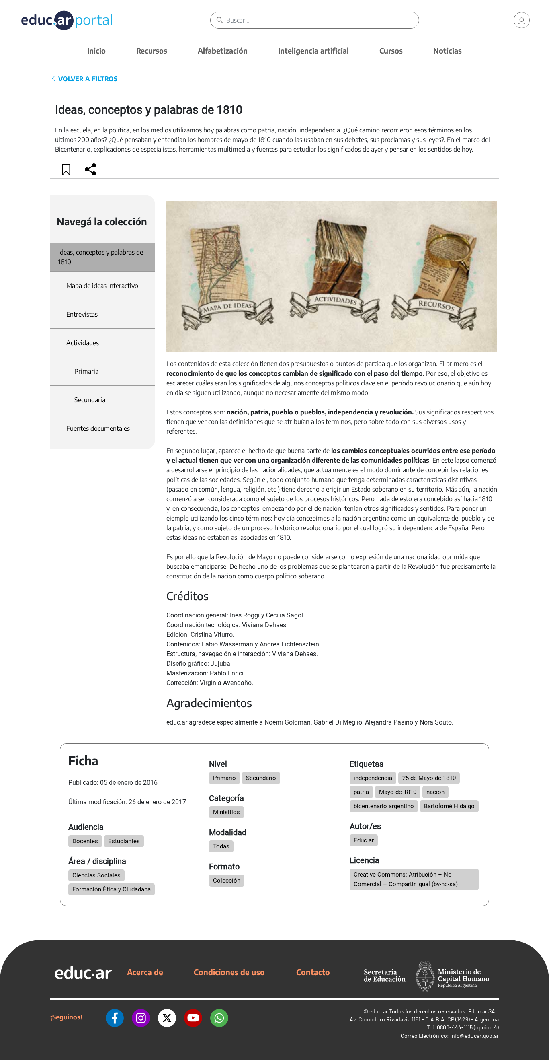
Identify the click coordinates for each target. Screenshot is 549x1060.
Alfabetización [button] (223, 50)
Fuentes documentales (98, 428)
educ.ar (378, 1011)
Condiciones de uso (229, 972)
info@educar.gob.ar (474, 1035)
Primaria (86, 371)
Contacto (313, 972)
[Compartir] (90, 169)
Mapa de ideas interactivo (102, 286)
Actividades (82, 343)
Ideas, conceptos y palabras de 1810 (100, 257)
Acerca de (145, 972)
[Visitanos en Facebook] (115, 1017)
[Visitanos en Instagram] (141, 1017)
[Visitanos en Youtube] (193, 1017)
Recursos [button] (151, 50)
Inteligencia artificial (313, 50)
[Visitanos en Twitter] (167, 1017)
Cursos (391, 50)
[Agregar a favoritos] (66, 169)
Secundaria (89, 400)
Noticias (447, 50)
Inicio (96, 50)
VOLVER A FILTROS (87, 79)
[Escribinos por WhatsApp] (219, 1017)
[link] (522, 20)
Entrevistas (82, 314)
